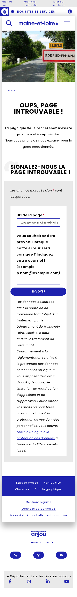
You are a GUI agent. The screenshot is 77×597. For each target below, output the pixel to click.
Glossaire (22, 489)
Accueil (12, 90)
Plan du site (52, 482)
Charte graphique (48, 489)
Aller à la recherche (31, 3)
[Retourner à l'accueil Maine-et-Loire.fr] (39, 23)
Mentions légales (38, 502)
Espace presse (27, 482)
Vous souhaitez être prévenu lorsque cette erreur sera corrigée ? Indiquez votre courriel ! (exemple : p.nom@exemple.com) (37, 254)
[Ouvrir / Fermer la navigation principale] (67, 23)
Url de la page (30, 215)
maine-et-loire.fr (38, 542)
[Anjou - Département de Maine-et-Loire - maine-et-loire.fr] (4, 11)
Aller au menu (7, 3)
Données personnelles (38, 508)
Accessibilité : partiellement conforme (38, 515)
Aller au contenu (59, 3)
